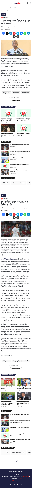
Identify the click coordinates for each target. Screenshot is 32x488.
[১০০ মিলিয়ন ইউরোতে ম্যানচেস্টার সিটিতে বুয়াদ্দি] (5, 147)
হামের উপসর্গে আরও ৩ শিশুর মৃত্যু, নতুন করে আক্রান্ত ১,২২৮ (23, 119)
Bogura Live (7, 93)
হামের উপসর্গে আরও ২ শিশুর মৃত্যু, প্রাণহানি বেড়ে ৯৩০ (23, 134)
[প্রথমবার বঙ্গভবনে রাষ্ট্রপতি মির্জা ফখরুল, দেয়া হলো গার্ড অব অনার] (8, 128)
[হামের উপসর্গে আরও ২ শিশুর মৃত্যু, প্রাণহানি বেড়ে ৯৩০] (24, 128)
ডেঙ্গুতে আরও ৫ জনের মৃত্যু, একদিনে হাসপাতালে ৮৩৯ (6, 119)
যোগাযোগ (24, 481)
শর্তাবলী (12, 481)
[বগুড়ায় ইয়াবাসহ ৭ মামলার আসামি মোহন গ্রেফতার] (5, 160)
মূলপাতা (3, 11)
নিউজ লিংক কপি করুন (16, 100)
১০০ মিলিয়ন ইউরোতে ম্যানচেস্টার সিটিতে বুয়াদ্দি (19, 144)
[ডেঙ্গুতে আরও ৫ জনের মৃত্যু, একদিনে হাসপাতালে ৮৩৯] (8, 113)
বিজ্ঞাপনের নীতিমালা (18, 481)
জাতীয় (7, 11)
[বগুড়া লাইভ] (16, 3)
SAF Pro (20, 478)
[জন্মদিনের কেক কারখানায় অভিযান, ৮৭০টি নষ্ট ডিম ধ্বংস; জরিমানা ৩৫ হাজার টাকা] (5, 153)
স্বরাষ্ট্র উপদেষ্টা (26, 93)
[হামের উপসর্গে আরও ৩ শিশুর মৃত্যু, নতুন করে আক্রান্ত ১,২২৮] (24, 113)
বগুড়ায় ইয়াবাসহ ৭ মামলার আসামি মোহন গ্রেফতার (19, 158)
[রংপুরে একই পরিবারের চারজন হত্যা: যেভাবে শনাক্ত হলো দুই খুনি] (5, 172)
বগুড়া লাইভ (16, 93)
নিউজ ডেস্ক (4, 27)
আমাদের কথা (8, 481)
